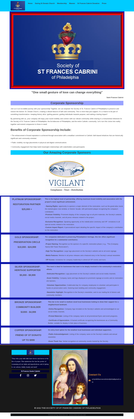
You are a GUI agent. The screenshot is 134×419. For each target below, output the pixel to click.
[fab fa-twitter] (35, 375)
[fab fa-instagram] (28, 375)
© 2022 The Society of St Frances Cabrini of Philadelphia (67, 408)
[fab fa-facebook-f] (20, 375)
